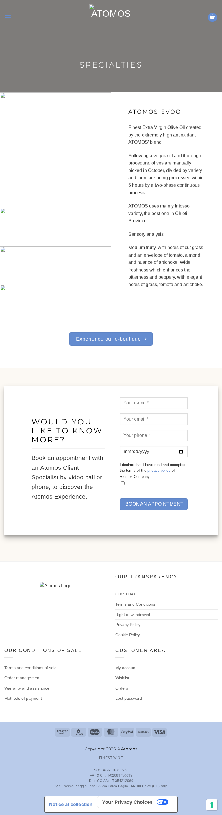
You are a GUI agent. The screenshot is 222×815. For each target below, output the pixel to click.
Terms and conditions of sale (30, 667)
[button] (7, 17)
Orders (121, 688)
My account (125, 667)
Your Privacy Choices (127, 802)
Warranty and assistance (26, 688)
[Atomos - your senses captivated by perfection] (111, 17)
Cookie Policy (127, 634)
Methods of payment (23, 698)
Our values (125, 594)
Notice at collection (70, 804)
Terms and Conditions (135, 604)
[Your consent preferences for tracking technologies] (211, 804)
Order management (22, 677)
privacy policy (159, 470)
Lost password (128, 698)
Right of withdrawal (132, 614)
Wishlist (122, 677)
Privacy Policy (127, 624)
